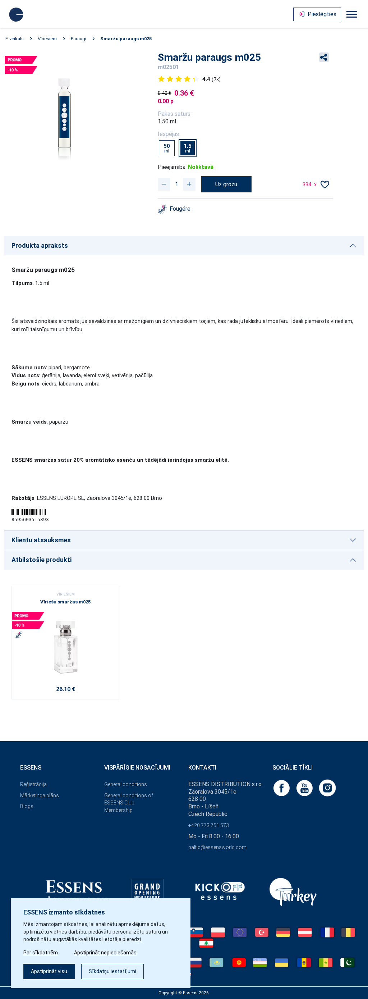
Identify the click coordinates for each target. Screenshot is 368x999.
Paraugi (78, 38)
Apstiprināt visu (49, 971)
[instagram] (327, 787)
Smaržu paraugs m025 (126, 38)
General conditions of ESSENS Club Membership (128, 803)
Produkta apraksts (40, 245)
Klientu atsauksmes (41, 540)
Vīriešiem (47, 38)
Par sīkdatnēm (40, 952)
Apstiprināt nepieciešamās (105, 952)
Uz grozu (226, 184)
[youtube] (305, 787)
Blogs (26, 806)
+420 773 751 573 (208, 825)
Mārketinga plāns (39, 795)
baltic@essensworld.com (217, 847)
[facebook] (282, 787)
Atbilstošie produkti (42, 560)
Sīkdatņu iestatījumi (112, 971)
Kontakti (202, 767)
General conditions (125, 784)
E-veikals (14, 38)
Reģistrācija (33, 784)
